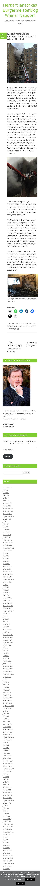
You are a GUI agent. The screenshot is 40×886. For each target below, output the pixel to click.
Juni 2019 (6, 714)
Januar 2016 (7, 821)
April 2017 (6, 782)
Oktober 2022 (7, 608)
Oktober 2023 (7, 577)
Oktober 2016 (7, 798)
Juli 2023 (5, 585)
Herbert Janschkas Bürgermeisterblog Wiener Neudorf (20, 10)
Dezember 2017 (8, 761)
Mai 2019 (6, 716)
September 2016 (8, 800)
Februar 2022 (7, 629)
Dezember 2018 (8, 729)
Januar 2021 (7, 664)
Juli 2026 (5, 490)
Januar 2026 (7, 506)
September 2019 (8, 706)
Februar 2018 (7, 756)
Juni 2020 (6, 682)
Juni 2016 (6, 808)
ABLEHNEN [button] (20, 883)
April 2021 (6, 656)
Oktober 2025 (7, 514)
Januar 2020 (7, 695)
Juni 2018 (6, 745)
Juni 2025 (6, 524)
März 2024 (6, 564)
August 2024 (7, 551)
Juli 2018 (5, 743)
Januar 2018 (7, 758)
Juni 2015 (6, 840)
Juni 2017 (6, 777)
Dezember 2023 (8, 572)
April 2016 (6, 814)
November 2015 (8, 827)
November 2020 (8, 669)
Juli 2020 (5, 679)
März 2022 (6, 627)
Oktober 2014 (7, 861)
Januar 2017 (7, 790)
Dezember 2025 (8, 509)
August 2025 (7, 519)
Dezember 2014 (8, 856)
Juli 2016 (5, 806)
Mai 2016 (6, 811)
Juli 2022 (5, 616)
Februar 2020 (7, 693)
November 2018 (8, 732)
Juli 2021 (5, 648)
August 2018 (7, 740)
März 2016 (6, 816)
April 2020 (6, 687)
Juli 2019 (5, 711)
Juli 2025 (5, 522)
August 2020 (7, 677)
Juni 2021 (6, 651)
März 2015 (6, 848)
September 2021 (8, 643)
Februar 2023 (7, 598)
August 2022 (7, 614)
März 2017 (6, 785)
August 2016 (7, 803)
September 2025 (8, 516)
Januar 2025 (7, 537)
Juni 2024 (6, 556)
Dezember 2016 (8, 793)
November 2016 (8, 795)
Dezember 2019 (8, 698)
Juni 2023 (6, 587)
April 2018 (6, 750)
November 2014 (8, 858)
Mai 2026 (6, 495)
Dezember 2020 (8, 666)
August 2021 (7, 645)
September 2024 (8, 548)
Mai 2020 (6, 685)
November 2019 (8, 700)
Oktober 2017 (7, 766)
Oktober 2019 (7, 703)
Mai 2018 (6, 748)
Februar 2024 (7, 566)
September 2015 (8, 832)
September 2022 (8, 611)
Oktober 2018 (7, 735)
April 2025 (6, 530)
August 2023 (7, 582)
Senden (8, 456)
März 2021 (6, 658)
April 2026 (6, 498)
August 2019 (7, 708)
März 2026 (6, 501)
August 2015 (7, 835)
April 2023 (6, 593)
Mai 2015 (6, 842)
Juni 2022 (6, 619)
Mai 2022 (6, 622)
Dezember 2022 (8, 603)
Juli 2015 (5, 837)
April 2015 (6, 845)
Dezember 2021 (8, 635)
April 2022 (6, 624)
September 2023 (8, 580)
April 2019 (6, 719)
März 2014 (6, 869)
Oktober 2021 (7, 640)
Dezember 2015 (8, 824)
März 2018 (6, 753)
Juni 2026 (6, 493)
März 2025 (6, 532)
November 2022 (8, 606)
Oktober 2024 (7, 545)
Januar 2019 (7, 727)
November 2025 (8, 511)
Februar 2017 (7, 787)
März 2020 (6, 690)
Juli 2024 (5, 553)
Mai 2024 (6, 558)
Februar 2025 (7, 535)
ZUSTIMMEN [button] (30, 879)
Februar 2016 (7, 819)
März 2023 (6, 595)
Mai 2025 (6, 527)
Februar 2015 (7, 850)
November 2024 (8, 543)
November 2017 (8, 764)
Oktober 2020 (7, 672)
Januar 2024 (7, 569)
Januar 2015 (7, 853)
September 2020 (8, 674)
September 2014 (8, 864)
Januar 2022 (7, 632)
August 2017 (7, 771)
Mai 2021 (6, 653)
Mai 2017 (6, 779)
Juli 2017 (5, 774)
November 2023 (8, 574)
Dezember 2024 (8, 540)
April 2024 (6, 561)
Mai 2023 (6, 590)
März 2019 (6, 722)
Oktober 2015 (7, 829)
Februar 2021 (7, 661)
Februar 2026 (7, 503)
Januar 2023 (7, 601)
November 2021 (8, 637)
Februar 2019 (7, 724)
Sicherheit (10, 329)
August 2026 (7, 487)
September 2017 (8, 769)
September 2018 (8, 737)
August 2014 (7, 866)
